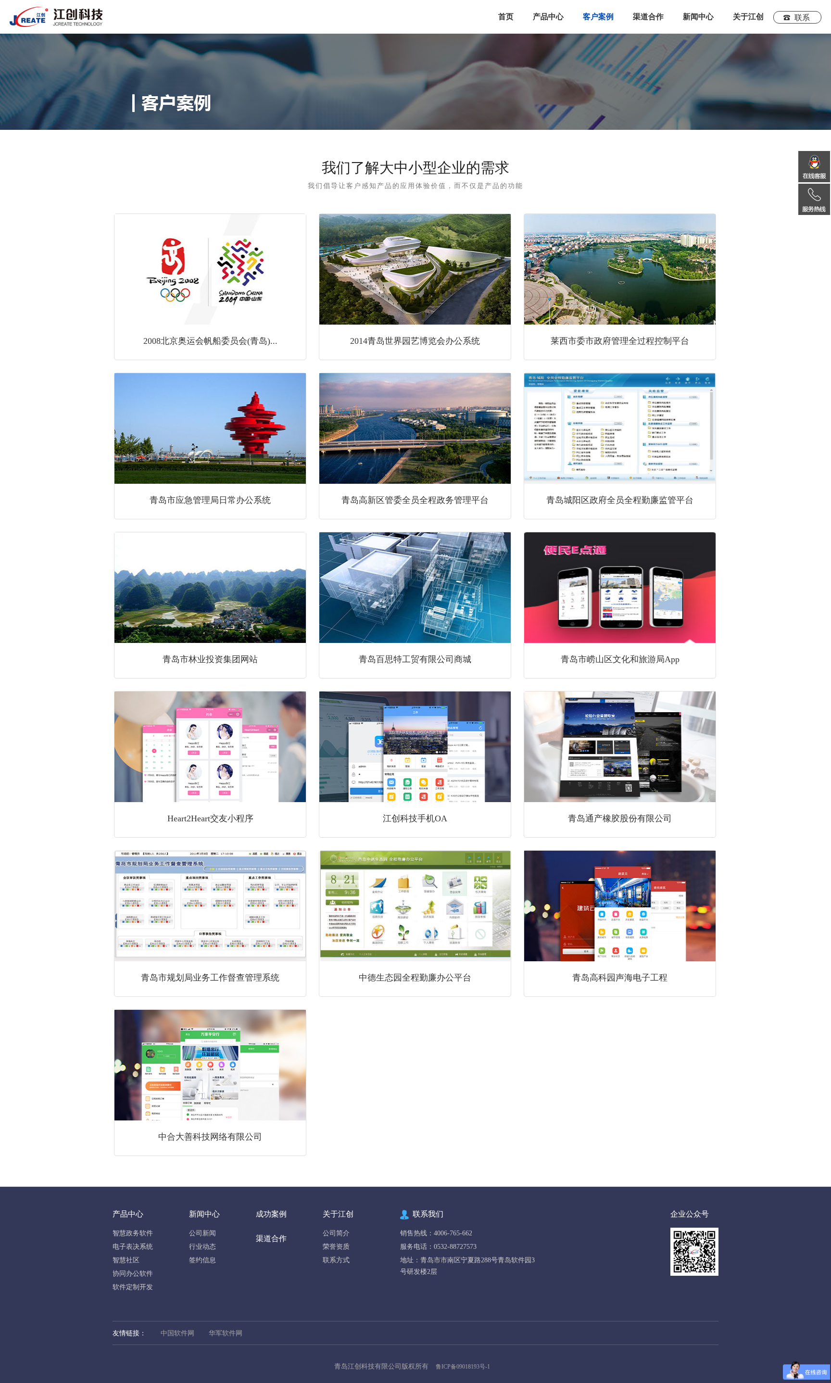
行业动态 (202, 1246)
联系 (802, 17)
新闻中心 (204, 1214)
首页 (506, 17)
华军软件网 (225, 1333)
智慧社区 (126, 1260)
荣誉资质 (336, 1246)
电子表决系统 (133, 1246)
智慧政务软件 (133, 1233)
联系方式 (336, 1260)
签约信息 (202, 1260)
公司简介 (336, 1233)
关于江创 (748, 17)
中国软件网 (177, 1333)
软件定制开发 (133, 1287)
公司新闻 (202, 1233)
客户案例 (598, 17)
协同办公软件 (133, 1273)
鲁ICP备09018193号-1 (463, 1366)
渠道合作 (648, 17)
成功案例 (271, 1214)
